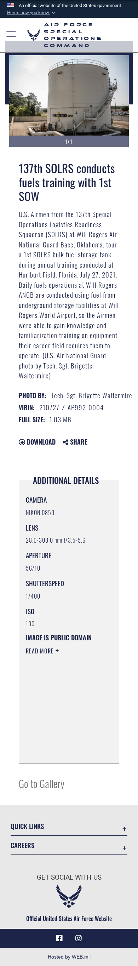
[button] (32, 12)
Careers (22, 845)
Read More (41, 651)
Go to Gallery (41, 783)
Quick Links (27, 826)
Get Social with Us (69, 877)
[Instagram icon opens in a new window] (78, 938)
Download (40, 441)
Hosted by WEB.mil (69, 957)
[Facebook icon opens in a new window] (59, 938)
